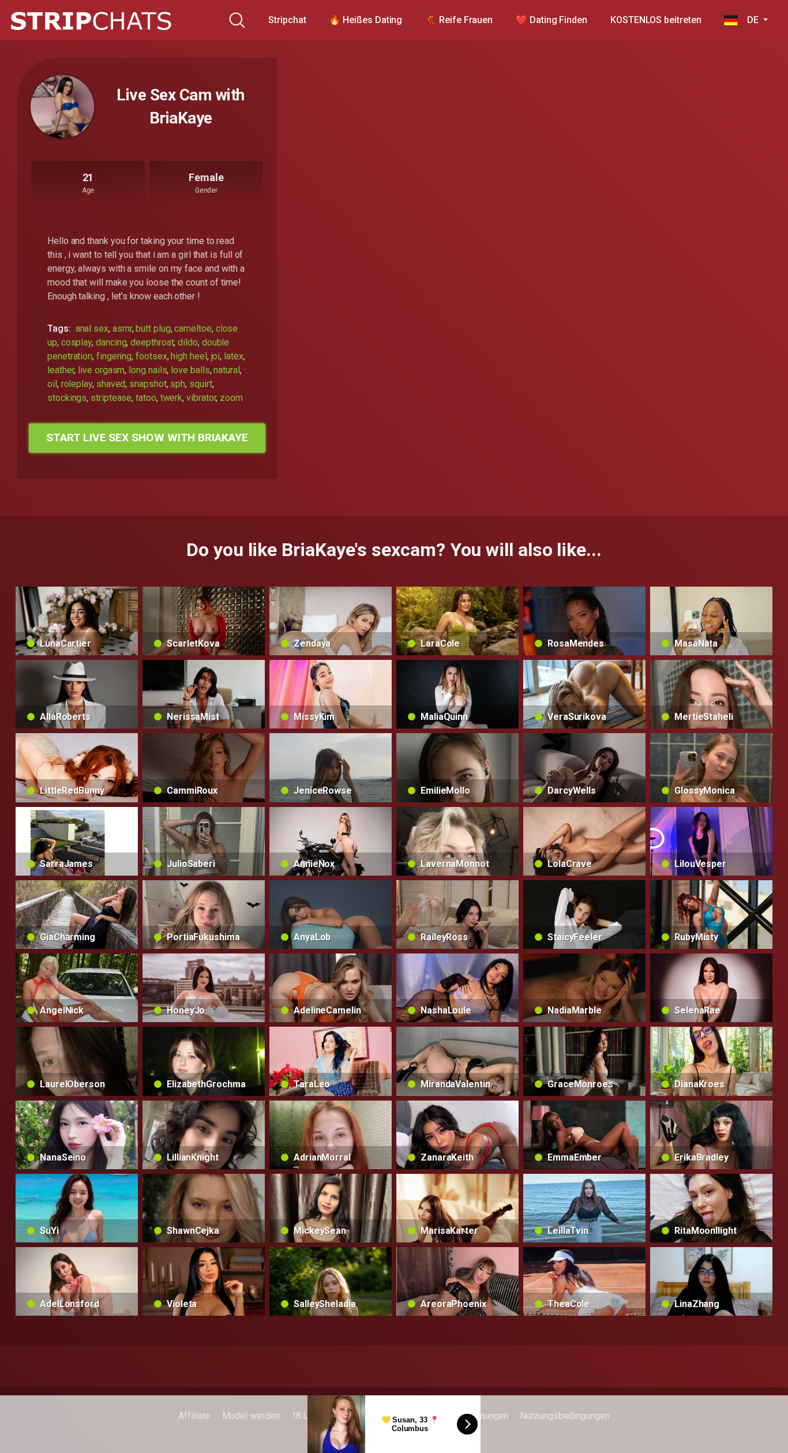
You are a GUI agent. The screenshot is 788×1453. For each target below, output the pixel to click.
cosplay (76, 342)
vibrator (201, 397)
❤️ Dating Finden (551, 19)
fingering (114, 356)
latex (233, 356)
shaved (111, 383)
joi (215, 356)
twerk (171, 397)
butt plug (153, 328)
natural (226, 370)
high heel (189, 356)
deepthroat (152, 342)
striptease (111, 397)
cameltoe (192, 328)
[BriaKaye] (62, 106)
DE (749, 19)
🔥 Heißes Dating (365, 19)
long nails (148, 370)
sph (177, 383)
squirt (200, 383)
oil (52, 383)
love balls (190, 370)
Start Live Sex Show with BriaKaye (146, 437)
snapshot (147, 383)
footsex (151, 356)
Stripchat (287, 19)
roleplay (76, 383)
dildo (188, 342)
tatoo (146, 397)
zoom (231, 397)
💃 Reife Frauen (459, 19)
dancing (111, 342)
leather (60, 370)
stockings (67, 397)
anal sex (92, 328)
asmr (122, 328)
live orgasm (101, 370)
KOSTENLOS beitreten (655, 19)
